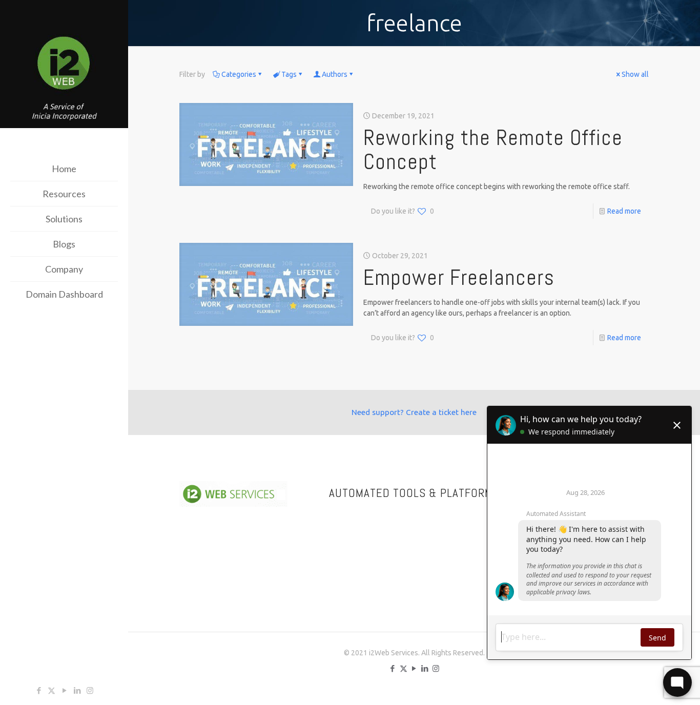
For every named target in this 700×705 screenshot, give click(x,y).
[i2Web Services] (64, 65)
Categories (238, 74)
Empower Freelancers (458, 277)
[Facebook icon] (39, 690)
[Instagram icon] (90, 690)
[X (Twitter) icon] (51, 690)
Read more (624, 211)
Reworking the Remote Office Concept (493, 149)
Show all (635, 74)
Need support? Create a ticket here (414, 412)
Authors (334, 74)
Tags (289, 74)
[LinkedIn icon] (77, 690)
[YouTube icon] (64, 690)
